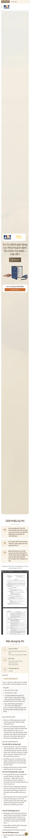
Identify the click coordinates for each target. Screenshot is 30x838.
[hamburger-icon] (2, 7)
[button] (5, 1)
